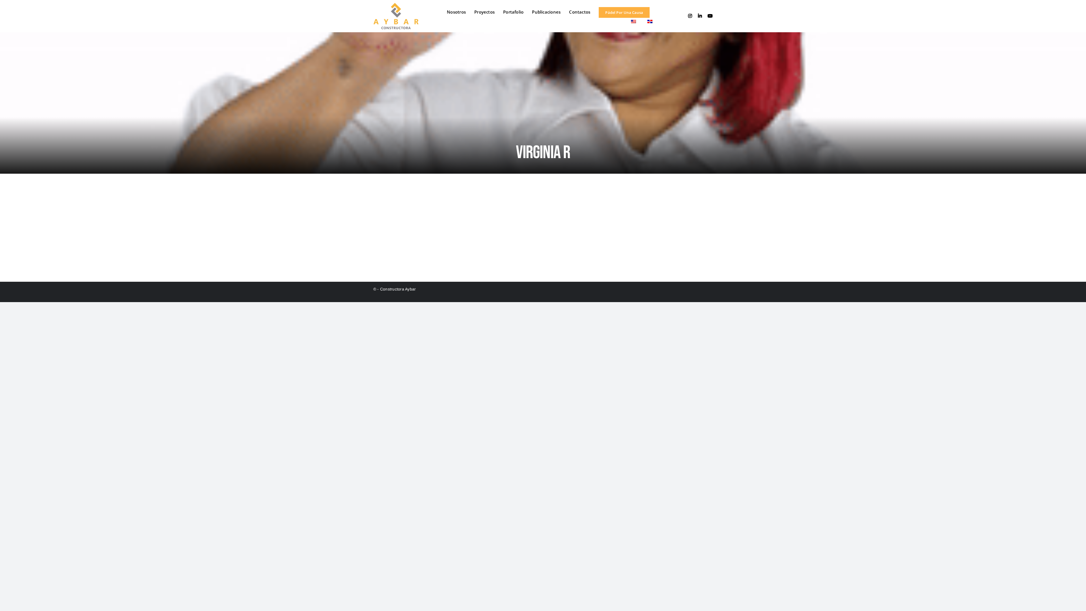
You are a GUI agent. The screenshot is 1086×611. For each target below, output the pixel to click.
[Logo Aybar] (396, 5)
